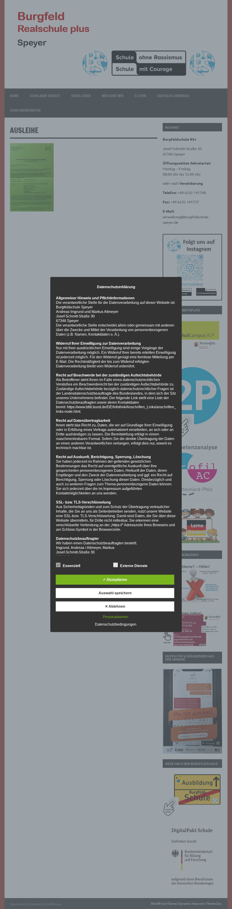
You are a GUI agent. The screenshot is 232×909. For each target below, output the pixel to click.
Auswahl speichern (115, 593)
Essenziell (71, 566)
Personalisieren (115, 617)
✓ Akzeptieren (115, 579)
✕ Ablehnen (115, 606)
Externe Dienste (133, 566)
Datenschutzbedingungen (115, 624)
